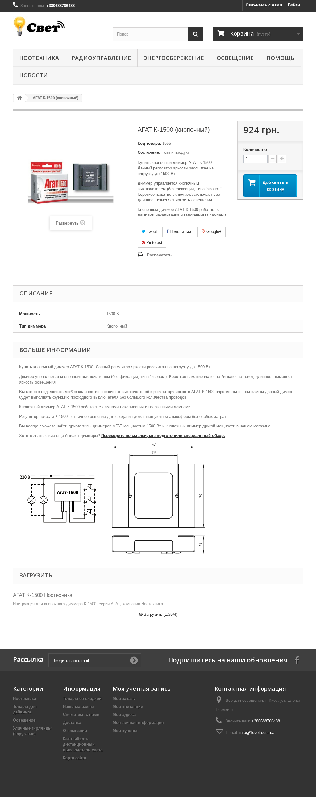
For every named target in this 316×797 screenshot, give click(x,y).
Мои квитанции (128, 706)
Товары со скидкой (82, 698)
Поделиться (180, 231)
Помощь (280, 58)
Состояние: (149, 152)
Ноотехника (39, 58)
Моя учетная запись (142, 688)
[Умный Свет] (58, 26)
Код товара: (149, 143)
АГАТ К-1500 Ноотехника (42, 595)
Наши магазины (78, 706)
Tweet (151, 231)
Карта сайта (74, 758)
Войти (294, 5)
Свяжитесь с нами (264, 5)
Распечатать (159, 255)
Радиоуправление (101, 58)
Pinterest (153, 242)
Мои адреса (124, 714)
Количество (255, 149)
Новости (33, 75)
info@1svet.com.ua (256, 732)
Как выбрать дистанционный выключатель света (82, 744)
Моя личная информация (138, 722)
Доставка (72, 722)
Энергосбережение (174, 58)
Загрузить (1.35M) (160, 614)
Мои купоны (125, 730)
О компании (75, 730)
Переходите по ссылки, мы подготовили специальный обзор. (163, 435)
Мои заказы (124, 698)
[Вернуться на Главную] (19, 98)
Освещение (235, 58)
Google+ (213, 231)
